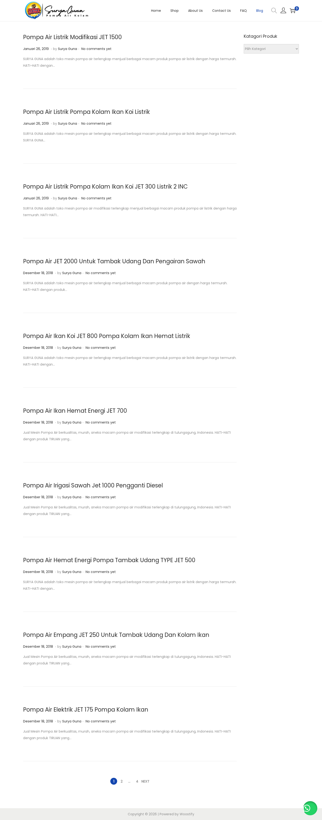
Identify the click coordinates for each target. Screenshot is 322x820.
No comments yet (96, 48)
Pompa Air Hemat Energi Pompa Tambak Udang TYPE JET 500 (109, 560)
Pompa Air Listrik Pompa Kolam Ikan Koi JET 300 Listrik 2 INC (105, 186)
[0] (292, 10)
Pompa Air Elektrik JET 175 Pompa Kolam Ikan (85, 709)
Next (145, 781)
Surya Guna (67, 48)
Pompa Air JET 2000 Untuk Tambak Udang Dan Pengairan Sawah (114, 261)
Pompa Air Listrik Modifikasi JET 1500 (72, 37)
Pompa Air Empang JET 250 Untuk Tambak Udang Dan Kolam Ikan (116, 635)
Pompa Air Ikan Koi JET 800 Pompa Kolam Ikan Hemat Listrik (106, 336)
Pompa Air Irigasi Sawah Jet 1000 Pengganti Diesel (93, 485)
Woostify (187, 814)
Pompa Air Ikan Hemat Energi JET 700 (75, 411)
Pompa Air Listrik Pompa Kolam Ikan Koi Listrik (86, 112)
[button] (310, 808)
